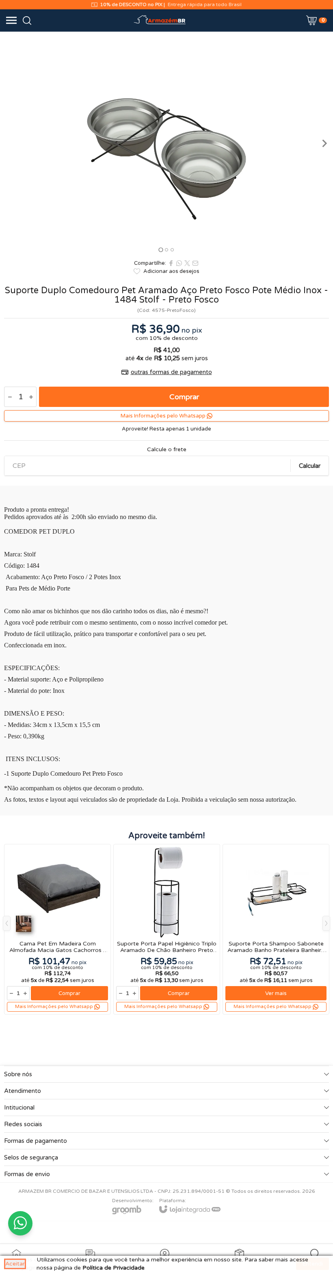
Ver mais (276, 993)
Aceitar (15, 1263)
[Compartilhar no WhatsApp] (179, 263)
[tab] (160, 249)
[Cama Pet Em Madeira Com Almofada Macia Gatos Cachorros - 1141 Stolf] (57, 929)
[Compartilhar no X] (187, 263)
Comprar (184, 396)
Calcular (309, 465)
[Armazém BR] (160, 20)
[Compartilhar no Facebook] (171, 263)
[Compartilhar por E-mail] (195, 263)
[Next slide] (324, 143)
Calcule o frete (166, 449)
